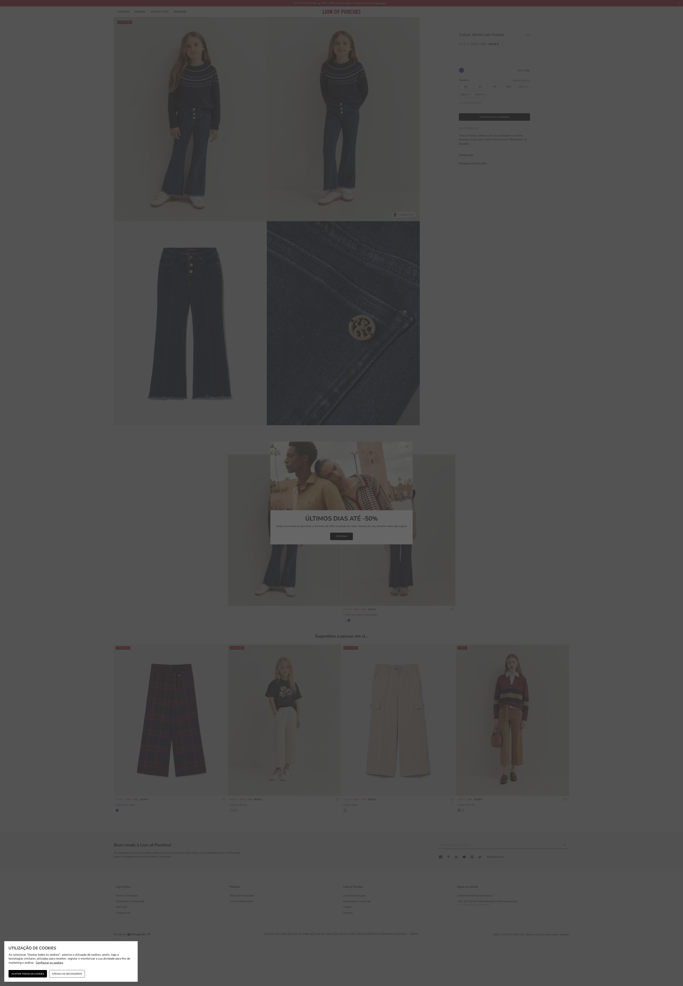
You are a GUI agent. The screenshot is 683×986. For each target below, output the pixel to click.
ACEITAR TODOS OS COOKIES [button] (27, 974)
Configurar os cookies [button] (49, 963)
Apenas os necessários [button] (67, 974)
